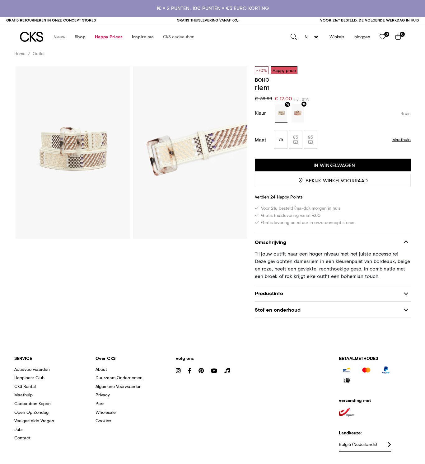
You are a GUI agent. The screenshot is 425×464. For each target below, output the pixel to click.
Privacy (103, 394)
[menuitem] (59, 37)
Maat (260, 139)
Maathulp (23, 394)
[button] (59, 36)
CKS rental (25, 386)
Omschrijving (270, 242)
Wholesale (106, 412)
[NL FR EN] (313, 37)
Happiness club (29, 377)
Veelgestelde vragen (34, 420)
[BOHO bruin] (281, 113)
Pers (100, 403)
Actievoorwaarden (32, 369)
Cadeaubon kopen (32, 403)
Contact (22, 437)
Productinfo (269, 293)
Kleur (261, 112)
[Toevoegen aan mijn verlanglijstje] (401, 70)
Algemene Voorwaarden (119, 386)
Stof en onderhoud (278, 309)
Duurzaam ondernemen (119, 377)
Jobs (18, 429)
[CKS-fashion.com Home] (31, 37)
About (101, 369)
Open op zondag (31, 412)
